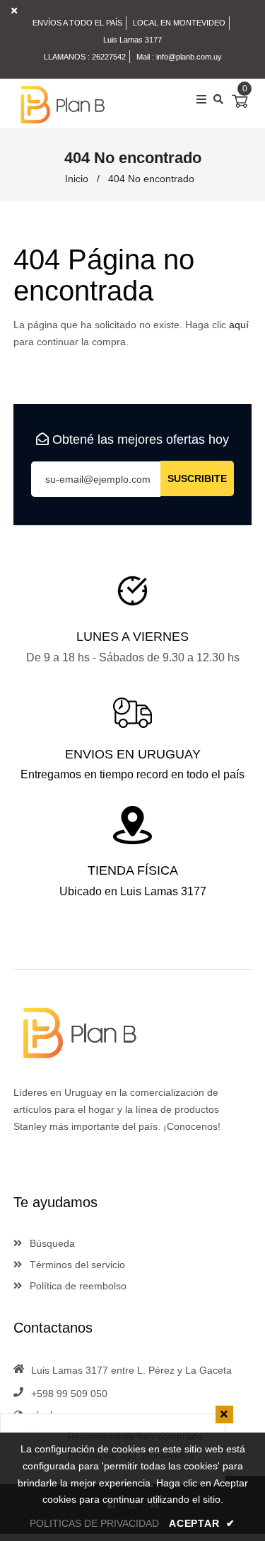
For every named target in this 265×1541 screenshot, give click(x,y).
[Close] (224, 1414)
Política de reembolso (76, 1285)
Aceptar (202, 1523)
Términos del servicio (76, 1264)
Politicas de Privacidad (94, 1523)
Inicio (76, 178)
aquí (239, 324)
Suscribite (197, 478)
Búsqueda (51, 1243)
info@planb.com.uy (189, 56)
